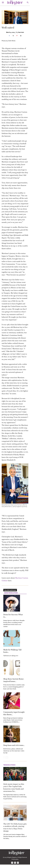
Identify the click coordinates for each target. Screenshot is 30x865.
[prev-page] (4, 757)
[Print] (20, 35)
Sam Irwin (21, 32)
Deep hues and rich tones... (14, 745)
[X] (13, 35)
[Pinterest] (17, 35)
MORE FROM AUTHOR (11, 593)
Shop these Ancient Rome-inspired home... (13, 680)
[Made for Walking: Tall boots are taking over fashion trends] (11, 638)
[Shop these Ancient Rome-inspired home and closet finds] (11, 667)
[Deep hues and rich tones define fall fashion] (11, 734)
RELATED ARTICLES (10, 590)
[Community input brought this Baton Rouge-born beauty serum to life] (11, 700)
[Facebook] (9, 35)
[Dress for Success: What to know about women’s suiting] (11, 603)
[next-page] (7, 757)
